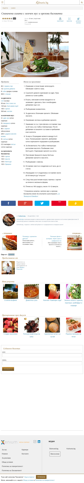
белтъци (8, 161)
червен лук (8, 86)
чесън (13, 144)
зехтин (9, 111)
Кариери (25, 450)
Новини (5, 454)
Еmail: (4, 360)
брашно (8, 164)
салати (13, 8)
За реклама (6, 458)
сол (2, 101)
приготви (69, 21)
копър (5, 139)
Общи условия (28, 480)
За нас (4, 450)
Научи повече (29, 477)
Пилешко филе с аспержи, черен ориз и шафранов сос (53, 238)
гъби (4, 91)
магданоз (6, 123)
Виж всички (55, 454)
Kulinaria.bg (21, 216)
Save (59, 201)
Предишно (7, 233)
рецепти (5, 8)
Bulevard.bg (53, 449)
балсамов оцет (12, 106)
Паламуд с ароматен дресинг (30, 237)
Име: (4, 352)
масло (7, 159)
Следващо (77, 233)
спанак (7, 94)
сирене (7, 128)
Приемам (41, 477)
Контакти (25, 454)
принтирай (60, 21)
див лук (6, 118)
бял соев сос (11, 103)
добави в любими (78, 22)
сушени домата (9, 88)
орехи (7, 108)
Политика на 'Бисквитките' (12, 470)
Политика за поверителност (45, 480)
